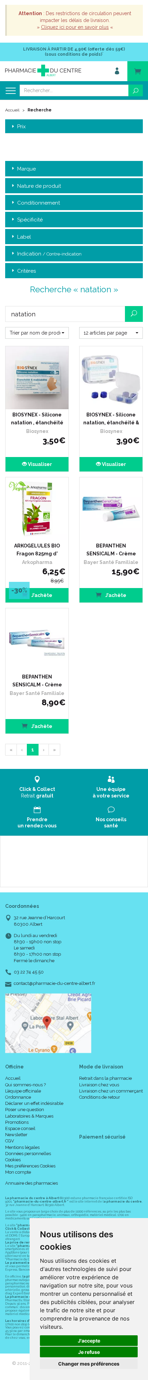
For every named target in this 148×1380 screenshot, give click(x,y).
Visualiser (39, 464)
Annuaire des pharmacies (31, 1183)
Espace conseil (20, 1128)
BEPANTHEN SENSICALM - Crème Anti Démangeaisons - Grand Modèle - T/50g (111, 551)
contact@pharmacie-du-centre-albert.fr (54, 983)
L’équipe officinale (23, 1091)
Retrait (37, 792)
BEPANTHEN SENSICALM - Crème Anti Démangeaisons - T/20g (37, 682)
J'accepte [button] (89, 1341)
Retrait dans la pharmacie (105, 1078)
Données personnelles (28, 1153)
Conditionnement (38, 203)
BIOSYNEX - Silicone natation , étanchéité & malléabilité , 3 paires (37, 420)
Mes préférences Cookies (30, 1166)
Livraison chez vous (99, 1084)
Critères (26, 271)
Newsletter (16, 1134)
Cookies (13, 1159)
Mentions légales (22, 1147)
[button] (37, 333)
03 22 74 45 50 (29, 972)
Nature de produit (39, 186)
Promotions (17, 1122)
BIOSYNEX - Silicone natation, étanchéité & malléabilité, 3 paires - (111, 420)
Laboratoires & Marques (29, 1116)
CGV (9, 1140)
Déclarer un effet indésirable (34, 1103)
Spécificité (30, 220)
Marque (26, 169)
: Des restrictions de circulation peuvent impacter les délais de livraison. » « (75, 20)
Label (24, 237)
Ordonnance (18, 1097)
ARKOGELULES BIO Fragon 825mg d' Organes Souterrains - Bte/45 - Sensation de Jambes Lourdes (37, 551)
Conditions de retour (99, 1097)
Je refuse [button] (89, 1352)
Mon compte (18, 1172)
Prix (21, 127)
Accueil (12, 110)
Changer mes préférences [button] (88, 1364)
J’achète (41, 595)
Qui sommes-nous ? (25, 1084)
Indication (49, 254)
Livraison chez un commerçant (111, 1091)
